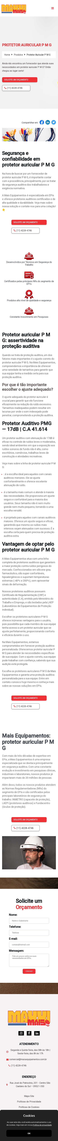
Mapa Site (29, 1096)
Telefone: (15, 926)
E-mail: (13, 938)
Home (7, 54)
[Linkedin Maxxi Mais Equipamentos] (37, 1033)
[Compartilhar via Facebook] (42, 122)
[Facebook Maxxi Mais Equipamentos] (29, 1033)
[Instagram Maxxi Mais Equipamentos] (21, 1033)
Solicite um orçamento (16, 80)
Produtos (18, 54)
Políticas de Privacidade (29, 1101)
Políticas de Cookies (29, 1107)
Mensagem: (16, 950)
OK (29, 1133)
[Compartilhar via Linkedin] (47, 122)
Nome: (13, 914)
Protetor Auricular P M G (38, 54)
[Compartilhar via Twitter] (53, 122)
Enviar (29, 971)
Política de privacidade (42, 1125)
